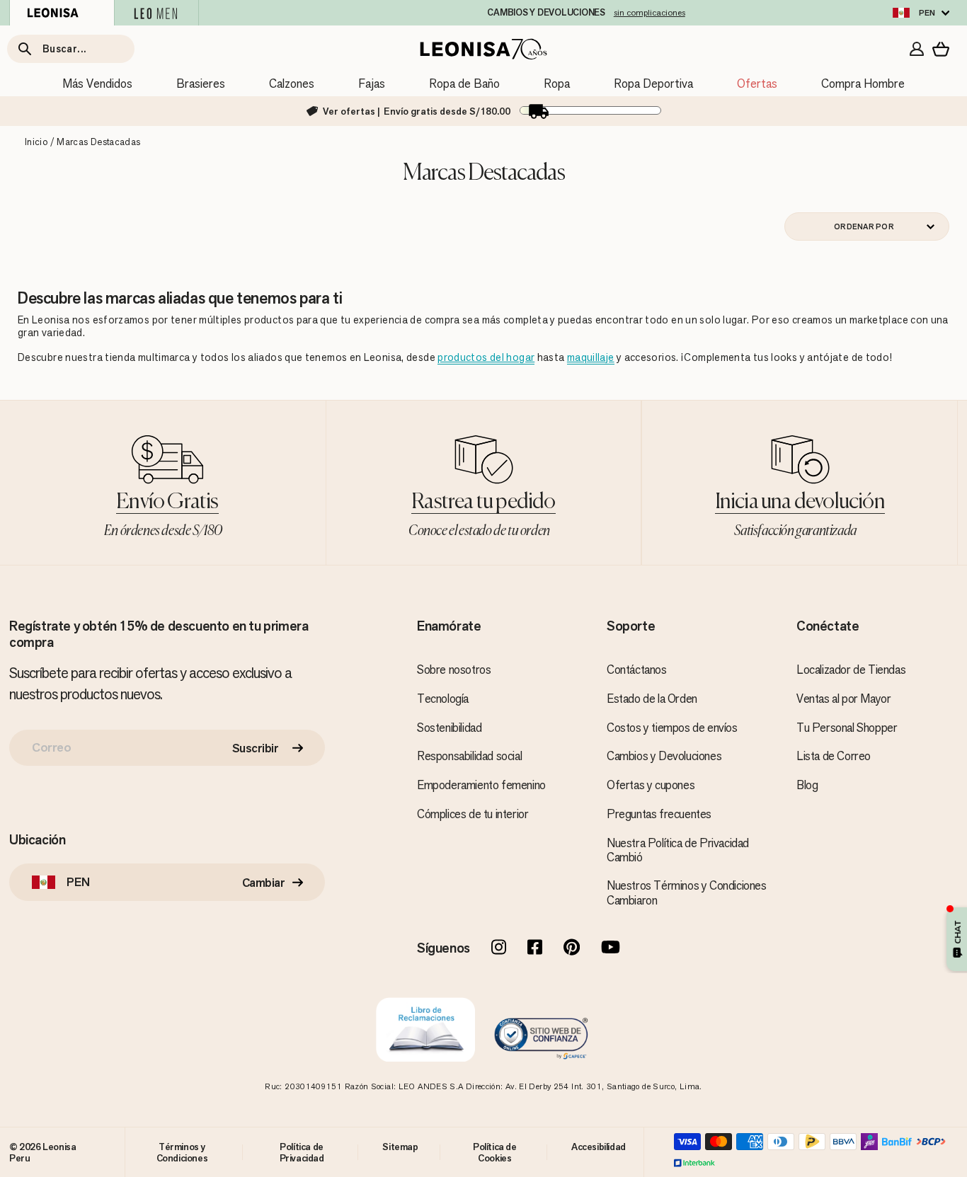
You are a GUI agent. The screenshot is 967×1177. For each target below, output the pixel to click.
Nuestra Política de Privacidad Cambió (678, 850)
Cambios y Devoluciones (664, 756)
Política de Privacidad (302, 1152)
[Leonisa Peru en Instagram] (498, 948)
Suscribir (255, 748)
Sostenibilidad (449, 727)
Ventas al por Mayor (843, 698)
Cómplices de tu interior (472, 814)
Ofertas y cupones (650, 785)
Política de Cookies (495, 1152)
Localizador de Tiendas (850, 669)
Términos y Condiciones (182, 1152)
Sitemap (400, 1146)
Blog (807, 785)
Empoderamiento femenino (481, 785)
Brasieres (200, 83)
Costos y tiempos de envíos (672, 727)
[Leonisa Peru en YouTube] (610, 948)
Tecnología (443, 698)
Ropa (557, 83)
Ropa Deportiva (653, 83)
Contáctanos (637, 669)
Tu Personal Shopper (846, 727)
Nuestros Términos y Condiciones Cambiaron (687, 892)
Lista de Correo (833, 756)
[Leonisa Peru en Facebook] (534, 948)
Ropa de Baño (464, 83)
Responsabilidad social (469, 756)
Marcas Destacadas (98, 142)
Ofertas (757, 83)
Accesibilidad (598, 1146)
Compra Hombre (863, 83)
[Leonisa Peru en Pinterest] (571, 948)
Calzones (291, 83)
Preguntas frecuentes (659, 814)
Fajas (371, 83)
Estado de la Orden (652, 698)
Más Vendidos (97, 83)
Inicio (36, 142)
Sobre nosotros (454, 669)
